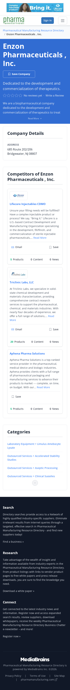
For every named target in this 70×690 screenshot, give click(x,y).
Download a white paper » (18, 591)
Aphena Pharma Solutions (27, 353)
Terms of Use (38, 675)
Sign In (47, 20)
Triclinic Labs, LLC (22, 282)
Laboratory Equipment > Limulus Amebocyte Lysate (34, 445)
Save (56, 247)
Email (18, 247)
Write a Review (55, 95)
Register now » (11, 636)
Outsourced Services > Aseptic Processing (32, 468)
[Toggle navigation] (62, 21)
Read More (39, 237)
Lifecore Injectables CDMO (28, 204)
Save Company (21, 74)
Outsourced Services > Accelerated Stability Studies (33, 457)
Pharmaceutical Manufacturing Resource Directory (33, 30)
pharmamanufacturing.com (38, 679)
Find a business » (13, 541)
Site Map (59, 675)
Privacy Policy (13, 675)
